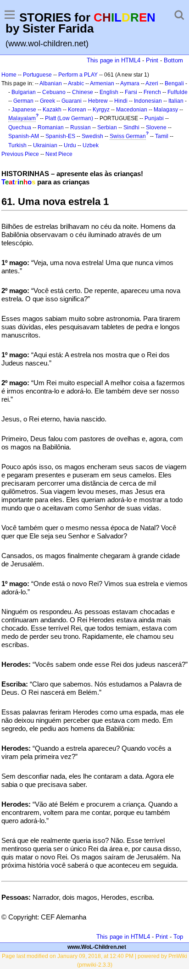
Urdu (70, 145)
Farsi (131, 92)
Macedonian (131, 109)
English (109, 92)
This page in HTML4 (113, 60)
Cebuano (54, 92)
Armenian (102, 83)
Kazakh (52, 109)
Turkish (17, 145)
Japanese (23, 109)
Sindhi (131, 127)
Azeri (151, 83)
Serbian (107, 127)
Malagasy (166, 109)
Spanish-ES (60, 136)
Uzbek (91, 145)
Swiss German (128, 136)
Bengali (174, 83)
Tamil (161, 136)
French (152, 92)
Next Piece (58, 154)
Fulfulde (177, 92)
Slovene (156, 127)
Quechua (19, 127)
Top (178, 936)
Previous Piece (20, 154)
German (23, 101)
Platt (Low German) (69, 118)
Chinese (82, 92)
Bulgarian (23, 92)
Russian (80, 127)
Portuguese (37, 75)
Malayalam (22, 118)
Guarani (71, 101)
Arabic (76, 83)
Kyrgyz (101, 109)
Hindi (121, 101)
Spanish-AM (23, 136)
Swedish (92, 136)
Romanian (51, 127)
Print (152, 60)
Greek (47, 101)
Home (9, 75)
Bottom (173, 60)
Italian (175, 101)
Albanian (50, 83)
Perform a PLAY (78, 75)
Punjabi (154, 118)
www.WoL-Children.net (96, 947)
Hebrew (98, 101)
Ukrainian (45, 145)
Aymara (129, 83)
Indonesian (148, 101)
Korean (77, 109)
